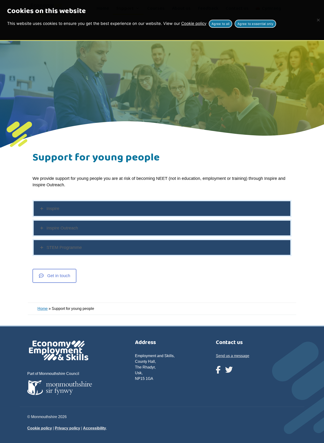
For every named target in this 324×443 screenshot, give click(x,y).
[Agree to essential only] (318, 20)
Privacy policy (67, 428)
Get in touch (58, 275)
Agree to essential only (255, 24)
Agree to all (220, 24)
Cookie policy (193, 23)
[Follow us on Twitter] (229, 370)
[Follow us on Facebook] (218, 370)
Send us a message (232, 356)
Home (42, 309)
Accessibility (94, 428)
